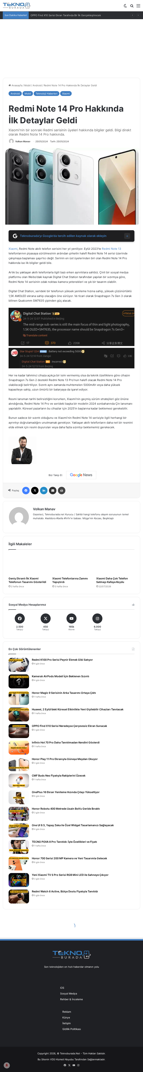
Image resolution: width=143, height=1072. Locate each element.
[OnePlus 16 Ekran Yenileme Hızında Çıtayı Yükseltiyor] (19, 797)
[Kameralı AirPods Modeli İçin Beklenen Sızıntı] (19, 681)
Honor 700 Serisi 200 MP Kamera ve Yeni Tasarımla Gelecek (69, 858)
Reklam (66, 1011)
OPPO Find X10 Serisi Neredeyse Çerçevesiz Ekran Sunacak (69, 725)
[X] (35, 490)
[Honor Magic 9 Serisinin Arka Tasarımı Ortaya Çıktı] (19, 698)
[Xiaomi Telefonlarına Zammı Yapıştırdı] (71, 564)
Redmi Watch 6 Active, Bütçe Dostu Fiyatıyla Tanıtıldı (65, 891)
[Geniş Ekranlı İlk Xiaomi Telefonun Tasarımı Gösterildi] (28, 564)
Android (37, 85)
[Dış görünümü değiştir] (125, 7)
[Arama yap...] (132, 7)
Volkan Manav (22, 141)
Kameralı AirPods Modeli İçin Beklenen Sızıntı (60, 676)
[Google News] (81, 475)
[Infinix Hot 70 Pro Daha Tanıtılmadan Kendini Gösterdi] (19, 748)
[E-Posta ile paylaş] (52, 490)
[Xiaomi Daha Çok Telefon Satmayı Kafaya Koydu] (115, 564)
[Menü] (138, 7)
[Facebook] (26, 490)
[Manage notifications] (7, 1065)
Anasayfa (16, 85)
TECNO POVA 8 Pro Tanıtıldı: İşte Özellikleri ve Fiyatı (64, 841)
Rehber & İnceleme (71, 999)
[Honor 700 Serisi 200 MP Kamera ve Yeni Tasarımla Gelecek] (19, 863)
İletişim (66, 1023)
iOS (62, 987)
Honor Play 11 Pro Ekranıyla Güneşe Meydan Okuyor (65, 759)
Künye (66, 1017)
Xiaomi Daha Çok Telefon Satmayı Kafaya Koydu (112, 580)
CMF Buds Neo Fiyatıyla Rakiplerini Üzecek (58, 775)
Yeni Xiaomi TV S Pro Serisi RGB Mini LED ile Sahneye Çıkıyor (70, 874)
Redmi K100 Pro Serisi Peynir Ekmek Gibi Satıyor (62, 659)
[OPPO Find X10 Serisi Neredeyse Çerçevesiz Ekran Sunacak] (19, 731)
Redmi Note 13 (111, 248)
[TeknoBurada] (17, 6)
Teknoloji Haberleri (46, 93)
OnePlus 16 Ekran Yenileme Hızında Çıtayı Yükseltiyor (66, 792)
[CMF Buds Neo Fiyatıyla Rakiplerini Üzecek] (19, 781)
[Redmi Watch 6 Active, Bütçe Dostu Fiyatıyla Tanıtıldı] (19, 897)
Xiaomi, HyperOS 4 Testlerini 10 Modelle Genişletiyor (61, 15)
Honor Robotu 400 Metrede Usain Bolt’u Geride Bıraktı (66, 808)
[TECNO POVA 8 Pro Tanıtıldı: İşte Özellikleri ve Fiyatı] (19, 847)
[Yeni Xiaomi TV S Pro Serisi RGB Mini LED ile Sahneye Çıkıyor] (19, 880)
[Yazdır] (61, 490)
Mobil (27, 85)
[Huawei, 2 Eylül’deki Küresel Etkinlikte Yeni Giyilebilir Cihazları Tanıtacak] (19, 714)
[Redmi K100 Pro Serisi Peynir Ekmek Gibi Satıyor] (19, 665)
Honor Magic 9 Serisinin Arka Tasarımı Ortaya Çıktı (64, 692)
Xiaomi (66, 93)
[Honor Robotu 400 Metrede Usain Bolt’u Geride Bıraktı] (19, 814)
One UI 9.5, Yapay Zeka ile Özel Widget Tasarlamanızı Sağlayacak (73, 825)
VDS (52, 1059)
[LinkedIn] (43, 490)
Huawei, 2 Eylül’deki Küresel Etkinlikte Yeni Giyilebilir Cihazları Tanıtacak (77, 709)
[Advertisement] (71, 47)
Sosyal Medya (68, 993)
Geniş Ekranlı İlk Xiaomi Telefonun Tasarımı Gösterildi (27, 580)
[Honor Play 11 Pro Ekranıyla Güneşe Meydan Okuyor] (19, 764)
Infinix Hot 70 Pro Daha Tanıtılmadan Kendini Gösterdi (66, 742)
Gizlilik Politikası (71, 1029)
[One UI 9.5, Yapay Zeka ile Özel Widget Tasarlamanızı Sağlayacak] (19, 830)
